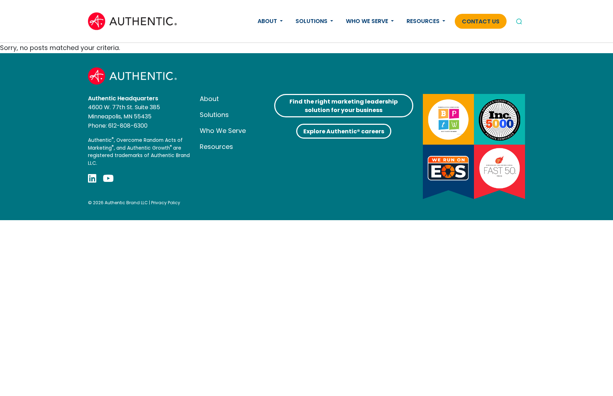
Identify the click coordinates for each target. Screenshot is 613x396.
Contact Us (480, 21)
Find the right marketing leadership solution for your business (343, 105)
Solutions (312, 21)
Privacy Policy (165, 203)
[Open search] (519, 21)
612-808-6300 (128, 126)
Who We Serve (368, 21)
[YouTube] (108, 178)
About (268, 21)
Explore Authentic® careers (343, 131)
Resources (424, 21)
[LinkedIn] (92, 178)
